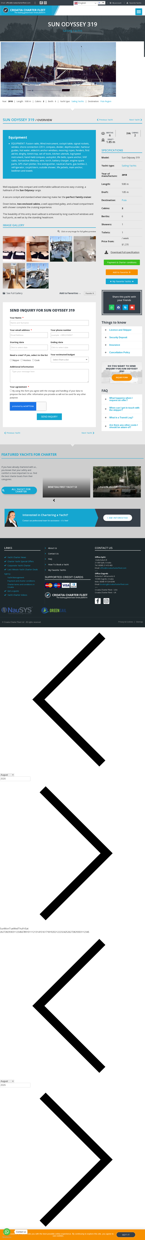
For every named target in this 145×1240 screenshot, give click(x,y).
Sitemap (139, 621)
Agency (7, 574)
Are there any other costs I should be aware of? (123, 426)
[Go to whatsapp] (6, 1231)
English (82, 3)
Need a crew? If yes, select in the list (29, 355)
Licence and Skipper (120, 330)
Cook (37, 360)
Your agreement (18, 386)
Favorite (89, 293)
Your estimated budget (63, 354)
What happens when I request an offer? (120, 399)
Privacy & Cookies (125, 621)
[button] (138, 11)
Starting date (17, 342)
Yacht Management (16, 577)
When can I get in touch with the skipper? (124, 409)
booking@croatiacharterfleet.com (114, 584)
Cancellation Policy (119, 352)
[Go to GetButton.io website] (6, 1237)
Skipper (15, 360)
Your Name (16, 317)
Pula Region (105, 101)
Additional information (22, 366)
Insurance (114, 345)
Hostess (27, 360)
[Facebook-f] (41, 2)
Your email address (20, 330)
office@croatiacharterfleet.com (18, 3)
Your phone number (61, 330)
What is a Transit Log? (121, 417)
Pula (124, 200)
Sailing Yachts (72, 31)
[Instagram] (45, 2)
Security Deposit (118, 337)
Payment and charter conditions (21, 581)
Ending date (57, 342)
